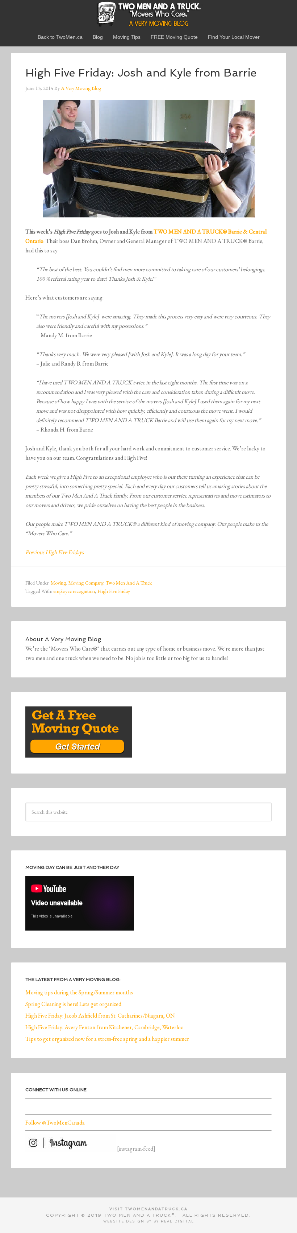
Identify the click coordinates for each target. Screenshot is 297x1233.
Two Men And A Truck (129, 583)
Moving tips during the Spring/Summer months (79, 992)
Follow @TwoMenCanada (55, 1122)
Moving (58, 583)
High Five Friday (113, 591)
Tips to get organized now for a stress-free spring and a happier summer (107, 1039)
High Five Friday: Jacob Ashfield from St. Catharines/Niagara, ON (100, 1015)
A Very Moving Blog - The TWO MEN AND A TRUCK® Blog (148, 14)
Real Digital (177, 1221)
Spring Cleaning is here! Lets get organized (73, 1004)
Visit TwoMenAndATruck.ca (148, 1209)
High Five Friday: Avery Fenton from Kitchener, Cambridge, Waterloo (104, 1027)
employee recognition (74, 591)
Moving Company (85, 583)
